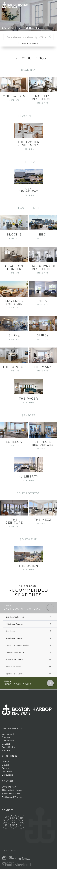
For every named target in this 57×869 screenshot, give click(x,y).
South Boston (28, 493)
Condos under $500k (15, 652)
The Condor (14, 366)
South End (28, 539)
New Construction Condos (17, 645)
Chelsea (28, 162)
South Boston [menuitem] (8, 747)
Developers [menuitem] (7, 775)
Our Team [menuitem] (7, 771)
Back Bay (28, 69)
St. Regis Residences (43, 443)
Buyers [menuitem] (5, 765)
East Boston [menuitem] (8, 734)
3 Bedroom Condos (14, 638)
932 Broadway (28, 190)
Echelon (14, 441)
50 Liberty (28, 476)
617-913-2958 (10, 787)
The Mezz (43, 519)
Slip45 (14, 335)
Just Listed (10, 631)
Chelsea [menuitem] (6, 737)
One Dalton (14, 96)
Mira (42, 300)
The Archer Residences (28, 144)
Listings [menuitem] (5, 761)
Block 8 (14, 234)
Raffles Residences (43, 97)
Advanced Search (30, 43)
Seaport (28, 415)
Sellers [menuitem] (5, 768)
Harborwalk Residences (43, 267)
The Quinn (28, 565)
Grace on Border (14, 267)
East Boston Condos (22, 608)
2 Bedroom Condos (14, 624)
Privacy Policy (9, 851)
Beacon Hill (28, 115)
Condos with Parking (15, 617)
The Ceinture (14, 521)
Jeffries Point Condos (15, 674)
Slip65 (43, 335)
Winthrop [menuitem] (6, 750)
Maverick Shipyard (14, 302)
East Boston (28, 208)
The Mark (43, 366)
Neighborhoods (17, 684)
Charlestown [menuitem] (8, 740)
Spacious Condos (13, 667)
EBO (42, 234)
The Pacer (28, 398)
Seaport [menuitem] (6, 744)
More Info (14, 100)
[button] (51, 37)
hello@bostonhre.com (13, 790)
